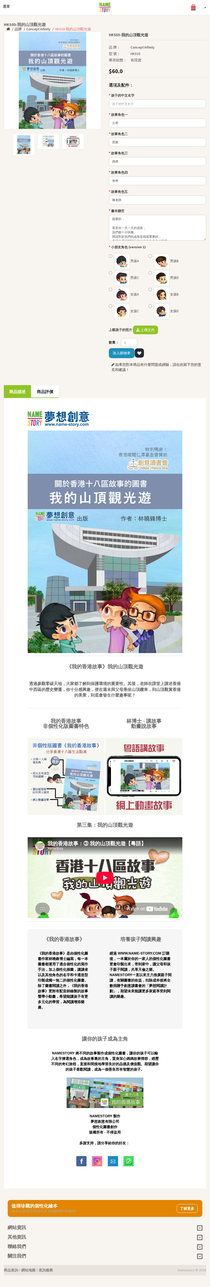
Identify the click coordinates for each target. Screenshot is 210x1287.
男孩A (134, 261)
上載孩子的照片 (120, 330)
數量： (114, 342)
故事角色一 (119, 114)
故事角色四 (119, 172)
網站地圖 (28, 1270)
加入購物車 (122, 353)
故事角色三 (119, 153)
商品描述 (17, 391)
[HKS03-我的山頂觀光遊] (52, 80)
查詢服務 (46, 1270)
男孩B (173, 261)
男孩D (174, 277)
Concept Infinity (38, 29)
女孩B (173, 294)
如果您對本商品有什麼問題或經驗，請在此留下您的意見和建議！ (156, 367)
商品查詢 (11, 1270)
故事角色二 (119, 134)
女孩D (174, 311)
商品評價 (45, 391)
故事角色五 (119, 191)
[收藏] (139, 353)
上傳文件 (147, 330)
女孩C (134, 311)
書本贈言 (117, 211)
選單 (6, 5)
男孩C (134, 277)
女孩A (134, 294)
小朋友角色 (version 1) (128, 247)
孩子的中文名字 (122, 95)
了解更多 (187, 1208)
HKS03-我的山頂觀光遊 (73, 29)
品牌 (18, 29)
